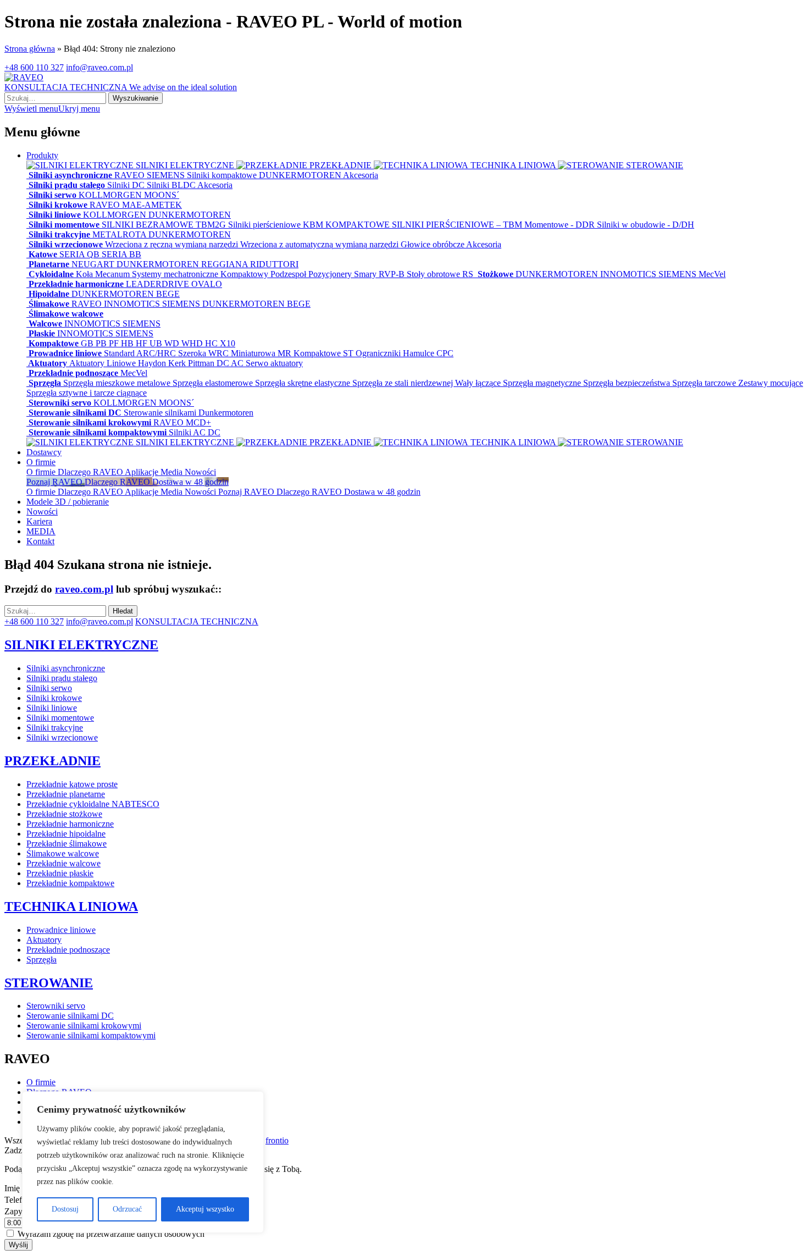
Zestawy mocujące (770, 383)
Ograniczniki (379, 353)
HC (212, 343)
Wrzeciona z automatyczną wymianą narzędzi (320, 244)
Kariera (39, 521)
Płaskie (41, 333)
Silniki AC (188, 432)
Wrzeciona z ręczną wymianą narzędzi (172, 244)
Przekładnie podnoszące (73, 373)
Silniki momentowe (64, 224)
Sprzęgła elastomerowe (214, 383)
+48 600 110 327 (34, 67)
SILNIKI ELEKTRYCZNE (185, 165)
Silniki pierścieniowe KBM (276, 224)
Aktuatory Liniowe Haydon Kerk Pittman (143, 363)
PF (115, 343)
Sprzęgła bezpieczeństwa (627, 383)
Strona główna (29, 48)
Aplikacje (143, 472)
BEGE (168, 293)
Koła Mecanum (104, 274)
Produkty (42, 155)
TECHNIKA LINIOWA (513, 165)
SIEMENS (167, 175)
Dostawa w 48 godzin (382, 491)
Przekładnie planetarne (65, 794)
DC (224, 363)
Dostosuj (65, 1209)
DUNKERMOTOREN (301, 175)
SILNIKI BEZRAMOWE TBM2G (165, 224)
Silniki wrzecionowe (65, 244)
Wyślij (18, 1245)
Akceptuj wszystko (205, 1209)
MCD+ (198, 422)
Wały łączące (479, 383)
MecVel (712, 274)
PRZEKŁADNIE (340, 165)
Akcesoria (360, 175)
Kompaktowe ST (325, 353)
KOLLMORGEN (111, 195)
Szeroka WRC (204, 353)
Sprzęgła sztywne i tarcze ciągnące (86, 392)
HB (128, 343)
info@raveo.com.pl (99, 67)
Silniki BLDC (172, 185)
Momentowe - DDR (560, 224)
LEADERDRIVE (158, 284)
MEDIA (41, 531)
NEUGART (94, 264)
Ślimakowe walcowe (64, 313)
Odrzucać (127, 1209)
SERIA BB (121, 254)
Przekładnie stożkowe (64, 814)
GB (88, 343)
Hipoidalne (48, 293)
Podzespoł (289, 274)
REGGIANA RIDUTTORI (249, 264)
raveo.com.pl (84, 589)
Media (173, 472)
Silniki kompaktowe (223, 175)
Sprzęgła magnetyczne (543, 383)
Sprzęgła (44, 383)
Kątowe (42, 254)
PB (102, 343)
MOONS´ (161, 195)
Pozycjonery (331, 274)
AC (238, 363)
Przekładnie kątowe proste (72, 784)
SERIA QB (80, 254)
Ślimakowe (48, 303)
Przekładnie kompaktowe (70, 883)
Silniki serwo (52, 195)
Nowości (200, 472)
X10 (227, 343)
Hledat (123, 611)
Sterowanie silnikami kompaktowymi (97, 432)
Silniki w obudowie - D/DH (645, 224)
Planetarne (48, 264)
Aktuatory (47, 363)
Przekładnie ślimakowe (66, 843)
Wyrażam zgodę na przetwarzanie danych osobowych (111, 1234)
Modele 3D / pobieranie (67, 501)
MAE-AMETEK (152, 204)
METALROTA (120, 234)
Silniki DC (127, 185)
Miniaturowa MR (262, 353)
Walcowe (45, 323)
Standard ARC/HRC (141, 353)
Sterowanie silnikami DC (75, 412)
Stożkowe (495, 274)
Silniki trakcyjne (59, 234)
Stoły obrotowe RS (441, 274)
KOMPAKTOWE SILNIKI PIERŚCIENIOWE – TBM (424, 224)
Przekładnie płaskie (59, 873)
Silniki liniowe (54, 214)
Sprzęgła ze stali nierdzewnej (403, 383)
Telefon (18, 1199)
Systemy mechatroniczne (176, 274)
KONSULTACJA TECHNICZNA (120, 87)
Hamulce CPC (428, 353)
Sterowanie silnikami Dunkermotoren (188, 412)
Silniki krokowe (58, 204)
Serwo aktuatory (274, 363)
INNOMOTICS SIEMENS (649, 274)
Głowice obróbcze (433, 244)
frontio (277, 1140)
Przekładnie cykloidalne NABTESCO (92, 804)
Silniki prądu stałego (66, 185)
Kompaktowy (245, 274)
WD (172, 343)
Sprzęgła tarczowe (705, 383)
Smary (366, 274)
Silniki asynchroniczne (70, 175)
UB (157, 343)
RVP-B (393, 274)
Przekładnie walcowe (63, 863)
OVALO (206, 284)
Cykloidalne (51, 274)
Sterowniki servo (59, 402)
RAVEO (130, 175)
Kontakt (40, 541)
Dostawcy (44, 452)
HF (143, 343)
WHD (193, 343)
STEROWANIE (653, 165)
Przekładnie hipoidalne (66, 833)
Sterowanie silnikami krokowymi (89, 422)
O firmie (41, 462)
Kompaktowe (53, 343)
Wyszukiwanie (135, 98)
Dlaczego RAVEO (91, 472)
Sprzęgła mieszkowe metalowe (118, 383)
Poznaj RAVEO (247, 491)
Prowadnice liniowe (65, 353)
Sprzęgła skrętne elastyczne (303, 383)
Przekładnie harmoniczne (76, 284)
